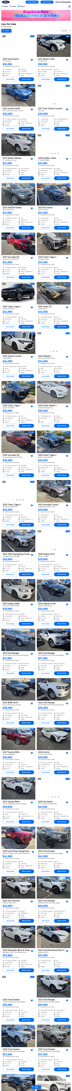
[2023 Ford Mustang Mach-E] (54, 937)
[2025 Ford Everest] (18, 986)
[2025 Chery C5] (54, 293)
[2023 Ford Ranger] (54, 887)
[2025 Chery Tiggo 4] (54, 244)
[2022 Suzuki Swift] (18, 95)
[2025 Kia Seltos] (54, 788)
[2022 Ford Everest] (54, 838)
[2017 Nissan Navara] (18, 144)
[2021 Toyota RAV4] (18, 739)
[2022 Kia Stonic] (54, 194)
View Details (10, 79)
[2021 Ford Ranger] (18, 640)
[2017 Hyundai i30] (18, 244)
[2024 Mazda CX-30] (54, 590)
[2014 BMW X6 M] (18, 689)
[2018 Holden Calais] (54, 144)
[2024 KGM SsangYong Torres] (18, 540)
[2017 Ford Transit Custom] (54, 95)
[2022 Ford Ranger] (54, 640)
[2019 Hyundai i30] (18, 442)
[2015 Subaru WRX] (18, 590)
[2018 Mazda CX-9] (54, 540)
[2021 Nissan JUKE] (54, 45)
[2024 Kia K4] (54, 739)
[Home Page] (5, 2)
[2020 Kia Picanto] (18, 45)
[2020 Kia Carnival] (18, 887)
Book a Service (47, 2)
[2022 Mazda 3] (54, 342)
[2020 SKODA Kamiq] (18, 194)
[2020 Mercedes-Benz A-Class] (18, 937)
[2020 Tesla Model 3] (54, 392)
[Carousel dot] (49, 54)
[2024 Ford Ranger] (54, 986)
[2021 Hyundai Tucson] (54, 491)
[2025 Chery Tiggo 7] (18, 293)
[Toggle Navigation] (69, 6)
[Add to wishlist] (31, 60)
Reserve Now (26, 79)
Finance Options (32, 2)
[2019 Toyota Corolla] (18, 342)
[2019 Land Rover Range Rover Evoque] (18, 838)
